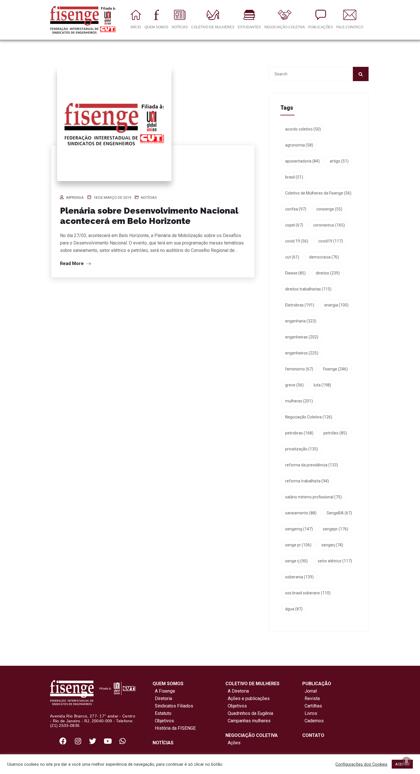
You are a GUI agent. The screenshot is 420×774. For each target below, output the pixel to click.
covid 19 (296, 241)
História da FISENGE (174, 728)
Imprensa (75, 197)
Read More (72, 263)
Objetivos (163, 720)
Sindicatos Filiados (173, 706)
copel (294, 225)
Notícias (149, 197)
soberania (299, 577)
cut (292, 257)
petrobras (299, 433)
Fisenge (335, 369)
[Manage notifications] (406, 761)
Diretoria (162, 698)
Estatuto (162, 713)
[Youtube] (108, 741)
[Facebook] (63, 741)
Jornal (311, 691)
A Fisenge (164, 691)
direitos (328, 273)
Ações (233, 742)
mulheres (299, 401)
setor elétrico (335, 561)
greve (294, 385)
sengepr (335, 529)
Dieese (295, 273)
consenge (329, 209)
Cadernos (314, 720)
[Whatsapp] (122, 741)
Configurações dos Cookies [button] (361, 764)
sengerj (332, 545)
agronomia (299, 145)
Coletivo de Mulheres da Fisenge (318, 193)
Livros (311, 713)
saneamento (301, 513)
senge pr (298, 545)
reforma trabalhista (307, 481)
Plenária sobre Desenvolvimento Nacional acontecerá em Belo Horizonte (149, 216)
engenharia (300, 321)
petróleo (335, 433)
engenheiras (301, 337)
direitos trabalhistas (308, 289)
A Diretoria (237, 691)
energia (336, 305)
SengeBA (339, 513)
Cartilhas (313, 706)
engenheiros (301, 353)
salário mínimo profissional (313, 497)
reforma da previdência (311, 465)
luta (322, 385)
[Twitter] (93, 741)
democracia (324, 257)
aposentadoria (302, 161)
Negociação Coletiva (308, 417)
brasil (294, 177)
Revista (312, 698)
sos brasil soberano (308, 593)
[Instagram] (78, 741)
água (294, 609)
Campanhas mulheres (248, 720)
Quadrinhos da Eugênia (249, 713)
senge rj (296, 561)
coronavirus (329, 225)
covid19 (330, 241)
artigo (339, 161)
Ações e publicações (247, 698)
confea (295, 209)
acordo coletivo (303, 129)
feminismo (299, 369)
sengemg (299, 529)
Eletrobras (299, 305)
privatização (301, 449)
